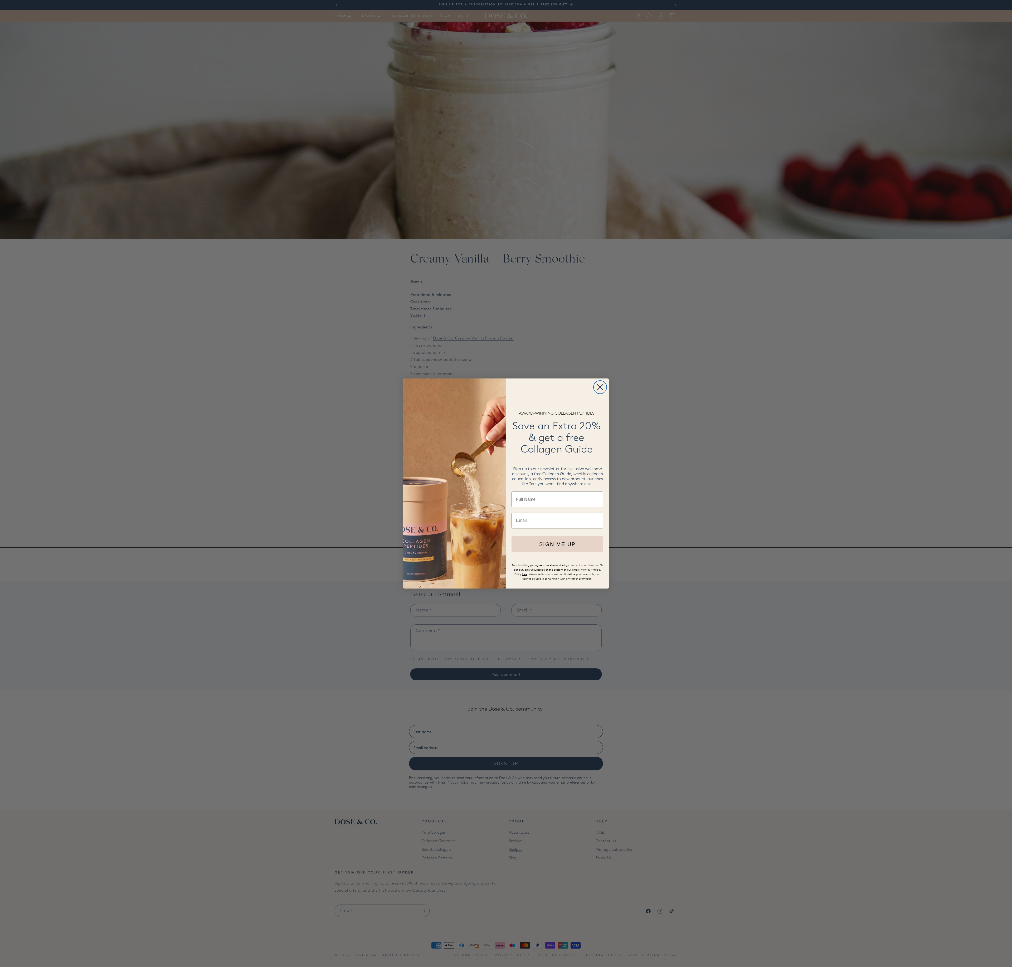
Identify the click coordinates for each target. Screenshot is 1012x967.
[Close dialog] (600, 387)
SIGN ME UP (557, 544)
